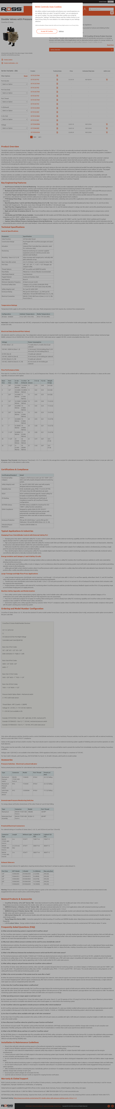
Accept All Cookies (47, 31)
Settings (61, 31)
